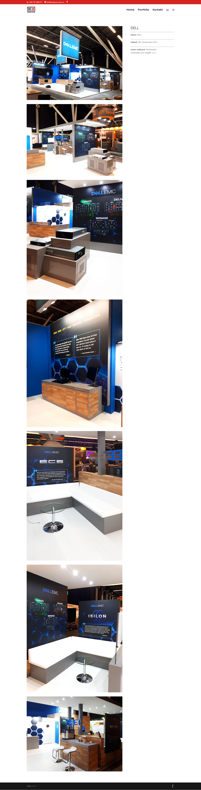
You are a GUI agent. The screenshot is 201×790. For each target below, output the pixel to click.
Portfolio (143, 10)
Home (130, 10)
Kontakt (158, 10)
